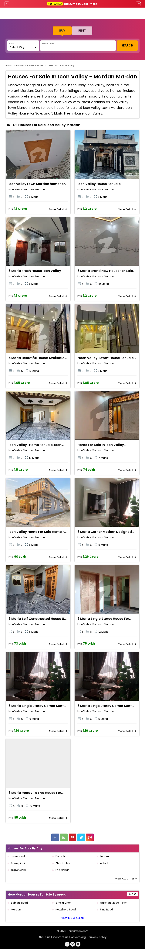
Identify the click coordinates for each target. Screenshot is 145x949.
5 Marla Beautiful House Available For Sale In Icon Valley (36, 358)
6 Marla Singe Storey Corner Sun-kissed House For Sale (104, 706)
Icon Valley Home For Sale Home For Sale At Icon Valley (38, 531)
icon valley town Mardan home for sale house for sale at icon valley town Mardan (36, 184)
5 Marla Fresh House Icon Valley (34, 271)
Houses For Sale (24, 65)
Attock (104, 863)
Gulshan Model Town (113, 903)
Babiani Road (19, 903)
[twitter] (81, 837)
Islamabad (18, 856)
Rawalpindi (18, 863)
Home (8, 65)
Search (127, 45)
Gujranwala (18, 870)
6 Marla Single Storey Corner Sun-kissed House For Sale (36, 706)
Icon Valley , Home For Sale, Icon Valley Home (34, 445)
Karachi (60, 856)
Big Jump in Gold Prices (74, 3)
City (11, 43)
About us (44, 937)
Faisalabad (62, 870)
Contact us (60, 937)
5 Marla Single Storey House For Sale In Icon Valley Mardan (103, 618)
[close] (139, 4)
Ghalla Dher (63, 903)
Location (48, 43)
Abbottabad (63, 863)
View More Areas (72, 918)
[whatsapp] (64, 837)
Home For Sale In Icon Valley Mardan (100, 445)
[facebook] (55, 837)
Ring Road (106, 909)
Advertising (78, 937)
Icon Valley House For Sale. (99, 184)
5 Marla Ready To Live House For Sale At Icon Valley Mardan (34, 792)
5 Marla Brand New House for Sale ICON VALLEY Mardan (105, 271)
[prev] (7, 4)
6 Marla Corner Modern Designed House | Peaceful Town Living (104, 531)
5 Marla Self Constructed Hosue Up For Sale (37, 618)
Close (132, 894)
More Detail (57, 209)
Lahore (104, 856)
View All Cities (125, 878)
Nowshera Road (66, 909)
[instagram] (90, 837)
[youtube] (78, 944)
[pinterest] (72, 837)
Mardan (41, 65)
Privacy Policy (97, 937)
